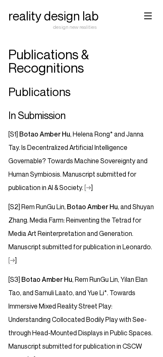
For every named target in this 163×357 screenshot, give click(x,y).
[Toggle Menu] (148, 15)
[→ (87, 187)
